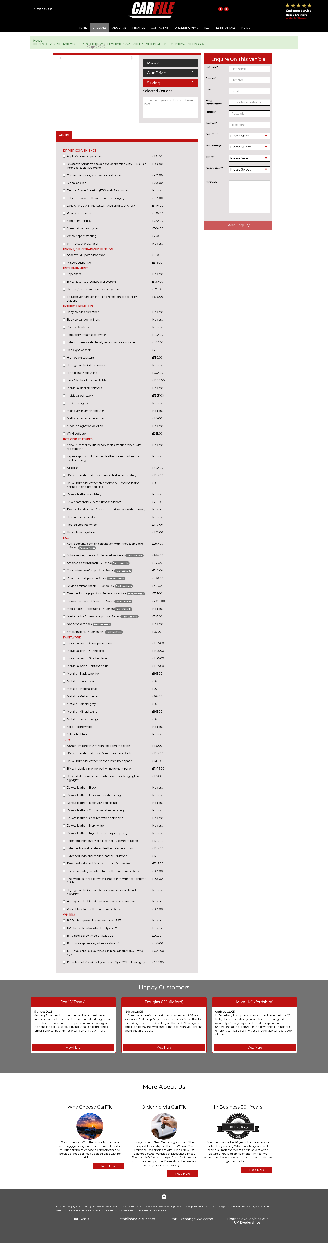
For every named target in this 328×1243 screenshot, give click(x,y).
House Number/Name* (214, 102)
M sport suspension (80, 262)
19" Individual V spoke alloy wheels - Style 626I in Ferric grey (106, 962)
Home (82, 27)
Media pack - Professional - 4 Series (99, 609)
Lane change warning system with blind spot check (101, 205)
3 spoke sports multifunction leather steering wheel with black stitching (104, 458)
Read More (108, 1166)
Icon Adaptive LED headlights (86, 380)
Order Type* (212, 134)
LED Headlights (77, 403)
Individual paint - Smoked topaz (88, 658)
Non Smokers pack (88, 624)
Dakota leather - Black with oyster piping (94, 795)
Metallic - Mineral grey (81, 704)
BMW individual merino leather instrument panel (99, 768)
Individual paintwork (80, 395)
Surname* (211, 78)
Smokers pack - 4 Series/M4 (94, 632)
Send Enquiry (238, 225)
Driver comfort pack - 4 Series (95, 578)
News (245, 27)
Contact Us (160, 27)
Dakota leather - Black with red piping (92, 802)
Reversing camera (79, 213)
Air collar (72, 467)
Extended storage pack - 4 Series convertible (105, 593)
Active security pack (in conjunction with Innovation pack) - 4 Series (105, 545)
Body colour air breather (83, 312)
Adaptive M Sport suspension (86, 255)
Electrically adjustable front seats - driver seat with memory (106, 509)
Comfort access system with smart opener (95, 175)
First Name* (212, 67)
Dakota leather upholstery (84, 494)
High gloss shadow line (82, 373)
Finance (138, 27)
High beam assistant (80, 357)
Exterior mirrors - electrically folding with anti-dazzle (101, 342)
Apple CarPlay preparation (84, 156)
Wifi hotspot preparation (83, 243)
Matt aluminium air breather (85, 410)
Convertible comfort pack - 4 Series (99, 570)
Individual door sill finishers (84, 388)
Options (64, 135)
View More (73, 1047)
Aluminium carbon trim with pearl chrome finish (98, 746)
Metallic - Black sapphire (83, 673)
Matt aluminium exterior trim (86, 418)
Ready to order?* (214, 168)
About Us (119, 27)
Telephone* (211, 123)
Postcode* (211, 112)
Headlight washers (79, 350)
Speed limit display (79, 221)
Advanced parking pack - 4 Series (97, 563)
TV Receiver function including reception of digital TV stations (102, 298)
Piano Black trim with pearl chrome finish (94, 909)
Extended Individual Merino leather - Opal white (98, 863)
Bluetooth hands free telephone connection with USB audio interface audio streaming (106, 165)
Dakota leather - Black (81, 787)
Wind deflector (77, 433)
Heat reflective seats (81, 517)
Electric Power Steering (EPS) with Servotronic (98, 190)
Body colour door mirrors (83, 319)
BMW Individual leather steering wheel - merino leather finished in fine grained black (103, 484)
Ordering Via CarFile (191, 27)
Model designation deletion (85, 426)
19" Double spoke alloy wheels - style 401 (94, 943)
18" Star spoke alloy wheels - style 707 (92, 928)
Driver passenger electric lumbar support (94, 502)
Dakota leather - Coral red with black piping (95, 818)
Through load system (81, 532)
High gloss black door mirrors (86, 365)
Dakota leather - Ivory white (85, 825)
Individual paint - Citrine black (86, 651)
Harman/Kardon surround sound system (93, 289)
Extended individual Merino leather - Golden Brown (100, 848)
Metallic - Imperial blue (82, 689)
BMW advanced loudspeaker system (91, 281)
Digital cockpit (76, 183)
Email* (209, 89)
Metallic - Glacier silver (81, 681)
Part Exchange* (214, 145)
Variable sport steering (81, 236)
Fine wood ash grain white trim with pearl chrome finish (103, 871)
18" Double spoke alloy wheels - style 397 (94, 920)
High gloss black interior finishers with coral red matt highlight (101, 892)
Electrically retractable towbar (86, 335)
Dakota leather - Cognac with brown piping (95, 810)
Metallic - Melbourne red (83, 696)
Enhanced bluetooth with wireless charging (95, 198)
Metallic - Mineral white (82, 711)
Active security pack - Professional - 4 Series (104, 555)
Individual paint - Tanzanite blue (88, 666)
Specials (99, 27)
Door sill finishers (78, 327)
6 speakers (74, 274)
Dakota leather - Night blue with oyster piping (97, 833)
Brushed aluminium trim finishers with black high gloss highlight (103, 778)
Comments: (211, 182)
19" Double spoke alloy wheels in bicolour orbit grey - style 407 (105, 952)
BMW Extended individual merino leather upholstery (101, 475)
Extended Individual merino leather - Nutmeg (97, 856)
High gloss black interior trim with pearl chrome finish (102, 901)
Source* (210, 156)
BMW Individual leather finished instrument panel (100, 761)
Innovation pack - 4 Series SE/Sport (99, 601)
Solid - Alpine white (79, 727)
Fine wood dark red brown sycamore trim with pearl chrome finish (106, 880)
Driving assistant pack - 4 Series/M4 (99, 586)
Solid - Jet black (77, 734)
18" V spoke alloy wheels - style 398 (90, 935)
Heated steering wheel (82, 524)
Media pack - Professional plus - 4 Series (102, 616)
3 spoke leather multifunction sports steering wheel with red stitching (104, 446)
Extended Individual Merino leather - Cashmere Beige (102, 840)
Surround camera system (83, 228)
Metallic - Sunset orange (83, 719)
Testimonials (225, 27)
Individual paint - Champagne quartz (91, 643)
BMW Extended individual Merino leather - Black (99, 753)
